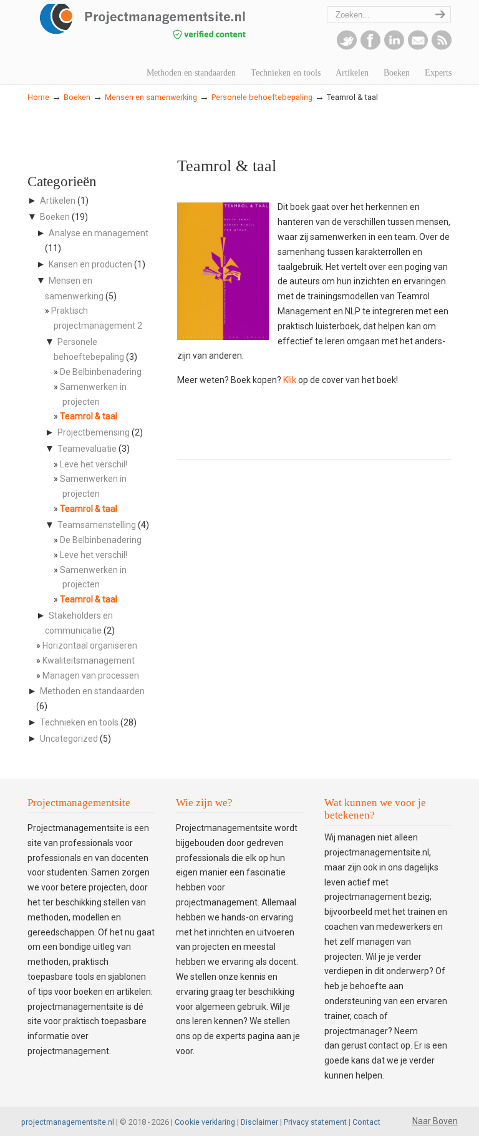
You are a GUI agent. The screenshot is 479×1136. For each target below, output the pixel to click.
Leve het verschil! (93, 464)
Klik (289, 380)
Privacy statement (315, 1122)
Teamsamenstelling (96, 525)
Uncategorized (69, 739)
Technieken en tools (79, 722)
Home (38, 97)
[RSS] (442, 47)
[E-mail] (418, 47)
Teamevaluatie (87, 449)
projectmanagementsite (164, 28)
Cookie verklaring (205, 1122)
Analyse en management (98, 233)
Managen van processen (90, 675)
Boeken (77, 97)
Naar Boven (435, 1121)
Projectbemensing (93, 432)
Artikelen (57, 201)
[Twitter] (347, 47)
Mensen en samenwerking (151, 97)
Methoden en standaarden (92, 691)
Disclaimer (259, 1122)
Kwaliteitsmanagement (88, 660)
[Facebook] (370, 47)
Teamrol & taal (88, 416)
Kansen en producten (90, 264)
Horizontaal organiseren (89, 645)
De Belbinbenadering (101, 372)
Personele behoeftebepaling (261, 97)
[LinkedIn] (394, 47)
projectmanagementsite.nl (67, 1122)
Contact (366, 1122)
